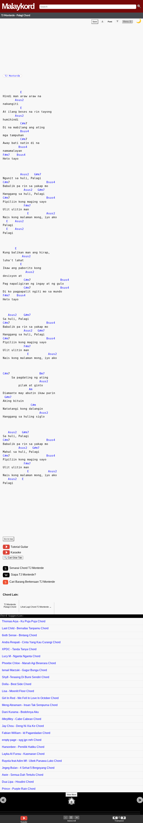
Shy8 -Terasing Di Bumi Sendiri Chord (25, 677)
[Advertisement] (73, 48)
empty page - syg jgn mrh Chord (21, 739)
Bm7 (42, 373)
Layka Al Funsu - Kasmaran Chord (23, 753)
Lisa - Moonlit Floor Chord (18, 691)
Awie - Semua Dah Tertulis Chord (22, 774)
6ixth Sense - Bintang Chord (19, 635)
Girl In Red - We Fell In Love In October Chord (30, 698)
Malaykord (18, 6)
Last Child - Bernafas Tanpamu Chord (25, 628)
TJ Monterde (12, 75)
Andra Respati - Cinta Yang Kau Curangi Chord (31, 642)
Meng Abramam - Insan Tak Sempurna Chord (30, 705)
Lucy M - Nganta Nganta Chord (21, 656)
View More (71, 795)
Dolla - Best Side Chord (16, 684)
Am (30, 389)
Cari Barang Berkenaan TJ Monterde (32, 581)
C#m (22, 123)
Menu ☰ (127, 21)
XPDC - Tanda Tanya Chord (19, 649)
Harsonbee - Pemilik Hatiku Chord (23, 746)
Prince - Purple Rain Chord (18, 788)
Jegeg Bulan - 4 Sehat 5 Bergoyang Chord (28, 767)
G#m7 (37, 174)
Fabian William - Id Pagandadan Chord (26, 732)
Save (95, 22)
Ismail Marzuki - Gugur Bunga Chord (24, 670)
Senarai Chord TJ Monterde (26, 567)
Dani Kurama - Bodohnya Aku (20, 712)
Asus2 (19, 100)
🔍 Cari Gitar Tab (13, 557)
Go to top (8, 539)
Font (110, 22)
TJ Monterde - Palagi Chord (15, 15)
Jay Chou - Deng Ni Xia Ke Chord (23, 725)
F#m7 (6, 154)
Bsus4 (24, 131)
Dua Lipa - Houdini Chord (18, 781)
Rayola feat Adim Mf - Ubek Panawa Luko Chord (32, 760)
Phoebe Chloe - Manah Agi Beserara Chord (29, 663)
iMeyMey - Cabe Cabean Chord (21, 718)
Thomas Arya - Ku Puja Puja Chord (23, 621)
